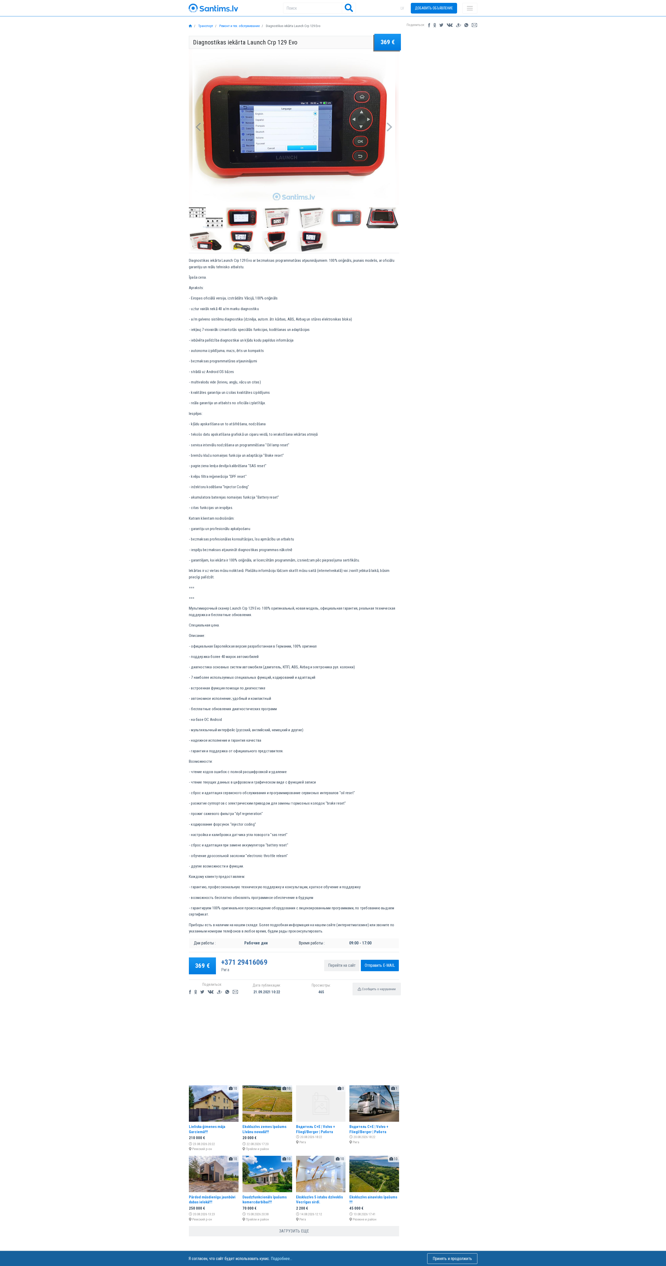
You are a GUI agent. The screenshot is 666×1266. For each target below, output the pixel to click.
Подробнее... (281, 1258)
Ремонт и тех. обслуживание (239, 26)
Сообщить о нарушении (378, 989)
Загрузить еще (294, 1231)
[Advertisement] (294, 1044)
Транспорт (205, 26)
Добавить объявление (434, 8)
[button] (198, 127)
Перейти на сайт (342, 965)
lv (402, 8)
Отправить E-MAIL (380, 965)
